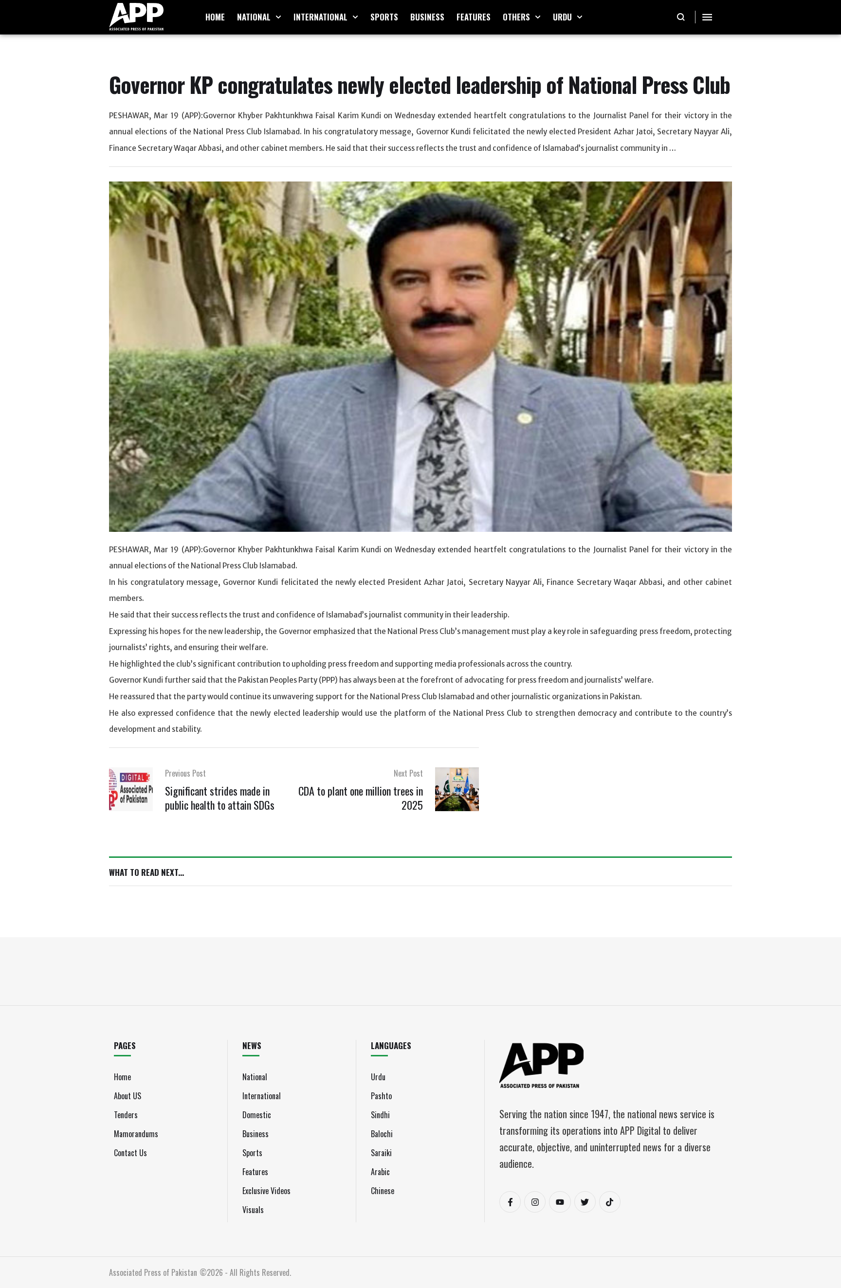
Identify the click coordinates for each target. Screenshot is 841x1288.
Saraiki (381, 1153)
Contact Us (130, 1153)
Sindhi (380, 1115)
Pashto (381, 1096)
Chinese (382, 1191)
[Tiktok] (610, 1202)
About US (127, 1096)
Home (122, 1077)
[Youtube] (559, 1202)
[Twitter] (585, 1202)
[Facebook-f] (510, 1202)
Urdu (378, 1077)
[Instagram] (535, 1202)
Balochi (382, 1134)
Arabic (380, 1172)
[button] (278, 17)
